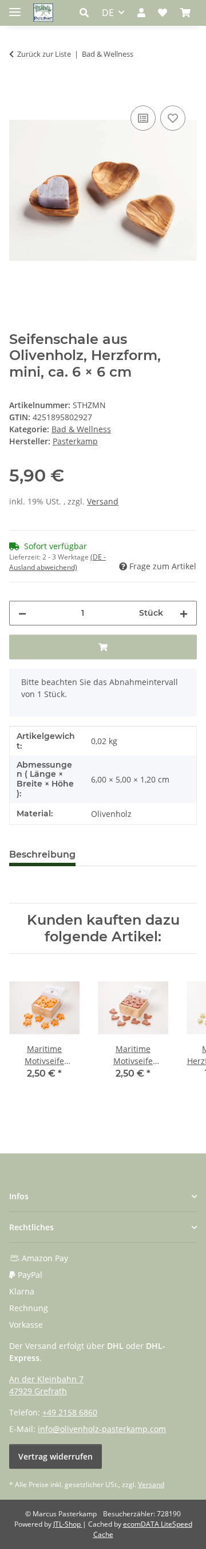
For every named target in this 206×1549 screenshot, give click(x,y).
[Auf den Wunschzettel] (172, 118)
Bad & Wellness (81, 429)
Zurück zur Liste (44, 54)
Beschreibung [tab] (42, 854)
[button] (87, 12)
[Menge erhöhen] (183, 613)
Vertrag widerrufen (55, 1456)
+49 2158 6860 (69, 1412)
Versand (102, 501)
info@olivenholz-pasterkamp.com (102, 1428)
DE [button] (108, 12)
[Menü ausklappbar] (15, 7)
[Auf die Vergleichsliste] (143, 118)
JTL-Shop (67, 1524)
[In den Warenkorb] (18, 90)
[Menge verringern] (22, 613)
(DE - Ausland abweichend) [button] (57, 562)
